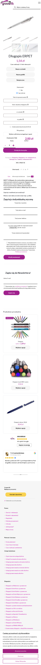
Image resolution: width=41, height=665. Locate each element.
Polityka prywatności (21, 252)
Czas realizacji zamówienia (14, 547)
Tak (21, 93)
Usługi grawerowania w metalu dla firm (17, 567)
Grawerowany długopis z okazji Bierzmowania (19, 628)
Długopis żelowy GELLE (20, 422)
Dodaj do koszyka (20, 150)
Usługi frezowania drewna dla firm (16, 559)
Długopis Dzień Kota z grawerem (15, 588)
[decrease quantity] (5, 145)
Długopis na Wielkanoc (13, 620)
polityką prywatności (21, 286)
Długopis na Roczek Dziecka (14, 611)
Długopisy (15, 157)
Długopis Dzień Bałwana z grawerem (17, 597)
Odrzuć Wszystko (20, 661)
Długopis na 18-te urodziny (14, 608)
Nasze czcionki (20, 69)
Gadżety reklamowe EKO (24, 159)
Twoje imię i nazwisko (20, 203)
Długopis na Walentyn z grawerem (16, 585)
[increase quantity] (13, 145)
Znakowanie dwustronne (21, 127)
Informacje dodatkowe (18, 176)
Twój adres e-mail (20, 210)
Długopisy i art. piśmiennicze (27, 157)
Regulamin (9, 518)
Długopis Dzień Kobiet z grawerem (16, 591)
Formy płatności (10, 542)
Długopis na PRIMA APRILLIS (14, 625)
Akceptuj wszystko (20, 651)
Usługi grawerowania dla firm (14, 573)
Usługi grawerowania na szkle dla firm (17, 570)
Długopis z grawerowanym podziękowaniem (19, 605)
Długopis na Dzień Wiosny (14, 622)
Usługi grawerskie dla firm (14, 565)
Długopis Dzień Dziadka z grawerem (16, 600)
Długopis (20, 341)
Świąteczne (20, 80)
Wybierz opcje (20, 347)
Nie (21, 90)
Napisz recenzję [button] (24, 445)
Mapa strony (9, 529)
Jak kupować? (10, 527)
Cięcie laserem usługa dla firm (15, 556)
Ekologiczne (13, 159)
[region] (20, 648)
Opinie (30, 176)
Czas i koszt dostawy (12, 545)
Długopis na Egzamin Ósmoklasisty (16, 614)
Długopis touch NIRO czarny (20, 382)
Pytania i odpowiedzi (12, 515)
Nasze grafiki (20, 74)
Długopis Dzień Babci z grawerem (16, 603)
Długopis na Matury (12, 617)
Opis (9, 176)
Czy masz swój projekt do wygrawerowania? (20, 225)
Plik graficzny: (20, 130)
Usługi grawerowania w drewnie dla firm (18, 562)
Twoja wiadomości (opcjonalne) (20, 233)
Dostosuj (20, 656)
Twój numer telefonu (20, 218)
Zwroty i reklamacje (12, 512)
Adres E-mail (7, 278)
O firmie (8, 524)
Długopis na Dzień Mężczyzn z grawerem (18, 594)
